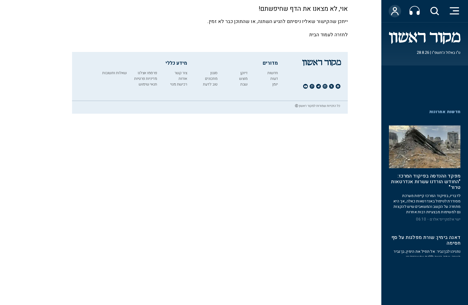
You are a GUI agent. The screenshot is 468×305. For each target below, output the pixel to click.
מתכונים (211, 78)
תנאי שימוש (148, 84)
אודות (182, 78)
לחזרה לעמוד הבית (328, 34)
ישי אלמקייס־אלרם (445, 216)
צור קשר (180, 73)
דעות (274, 78)
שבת (244, 84)
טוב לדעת (210, 84)
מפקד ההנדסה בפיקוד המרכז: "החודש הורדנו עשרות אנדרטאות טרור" (425, 179)
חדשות (272, 73)
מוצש (243, 78)
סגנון (213, 73)
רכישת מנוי (178, 84)
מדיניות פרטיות (145, 78)
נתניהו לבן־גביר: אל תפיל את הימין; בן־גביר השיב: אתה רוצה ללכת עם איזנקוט (427, 251)
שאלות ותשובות (114, 73)
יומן (275, 84)
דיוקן (244, 73)
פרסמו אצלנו (147, 73)
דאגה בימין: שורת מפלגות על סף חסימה (425, 237)
